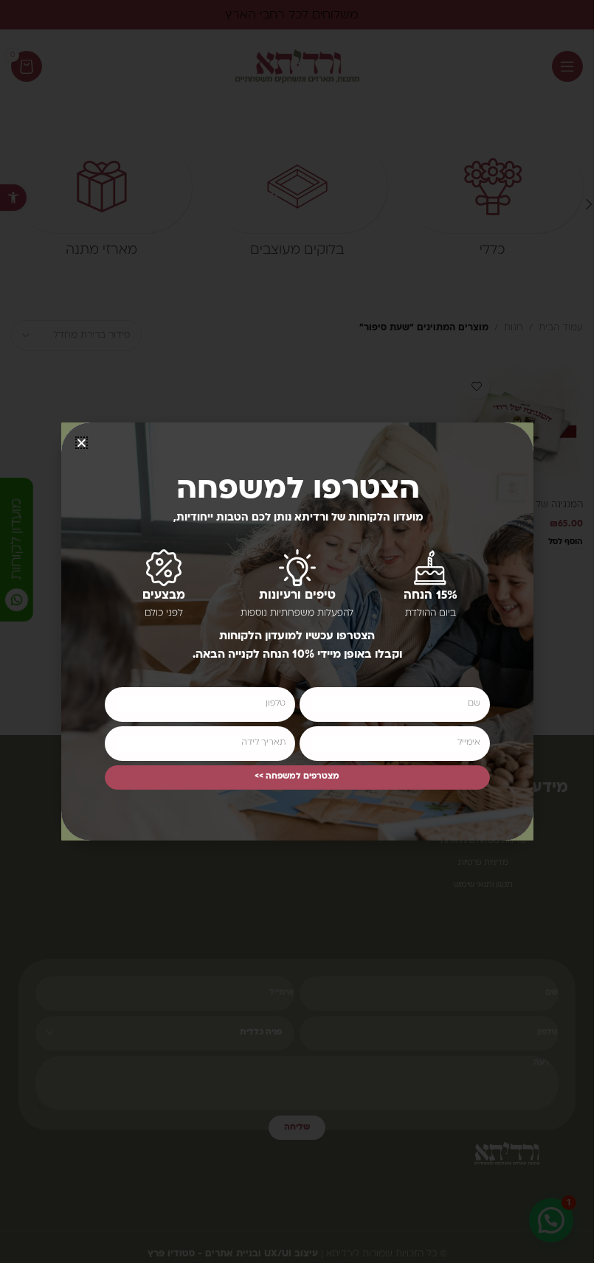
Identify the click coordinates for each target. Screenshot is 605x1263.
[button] (81, 442)
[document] (297, 631)
